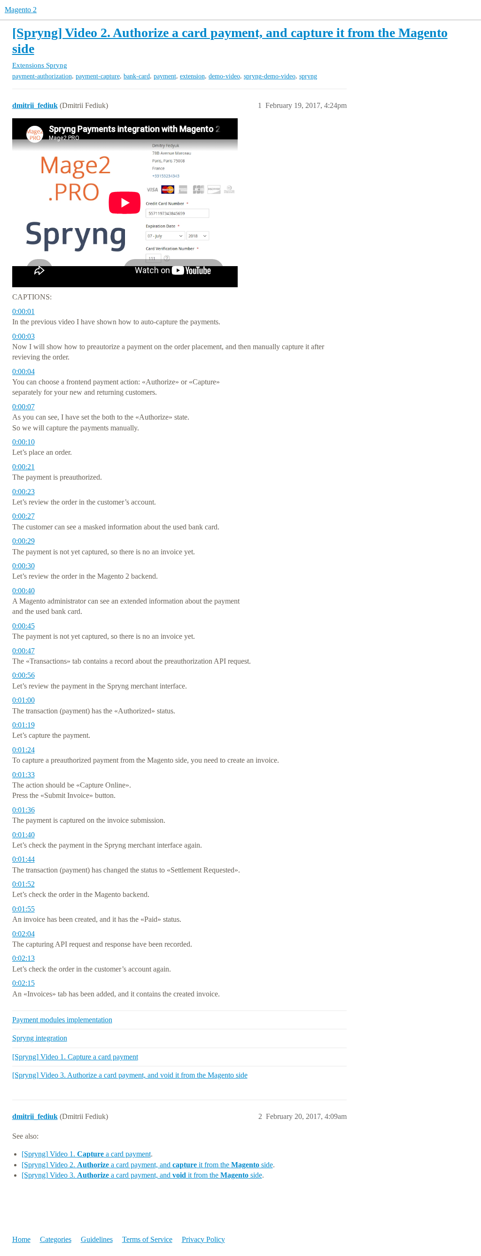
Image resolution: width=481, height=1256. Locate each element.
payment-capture (98, 76)
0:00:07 (23, 407)
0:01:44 (23, 859)
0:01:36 (23, 810)
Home (21, 1239)
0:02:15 (23, 983)
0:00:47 (23, 651)
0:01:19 (23, 725)
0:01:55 (23, 909)
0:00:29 (23, 541)
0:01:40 (23, 835)
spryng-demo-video (269, 76)
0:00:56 (23, 675)
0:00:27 (23, 516)
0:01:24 (23, 750)
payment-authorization (42, 76)
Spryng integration (39, 1038)
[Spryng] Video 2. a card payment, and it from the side (147, 1165)
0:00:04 (23, 371)
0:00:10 (23, 442)
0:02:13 (23, 958)
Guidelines (97, 1239)
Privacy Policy (203, 1239)
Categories (55, 1239)
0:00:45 (23, 626)
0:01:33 (23, 775)
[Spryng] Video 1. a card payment (86, 1154)
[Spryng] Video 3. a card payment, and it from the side (142, 1175)
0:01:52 (23, 884)
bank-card (137, 76)
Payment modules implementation (62, 1020)
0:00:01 (23, 311)
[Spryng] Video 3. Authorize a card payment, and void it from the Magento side (130, 1075)
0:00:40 (23, 591)
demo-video (224, 76)
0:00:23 (23, 492)
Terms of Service (147, 1239)
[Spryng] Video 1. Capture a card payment (75, 1057)
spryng (308, 76)
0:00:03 (23, 336)
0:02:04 (23, 934)
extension (192, 76)
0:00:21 (23, 467)
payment (165, 76)
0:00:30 (23, 566)
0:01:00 (23, 700)
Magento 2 (21, 10)
